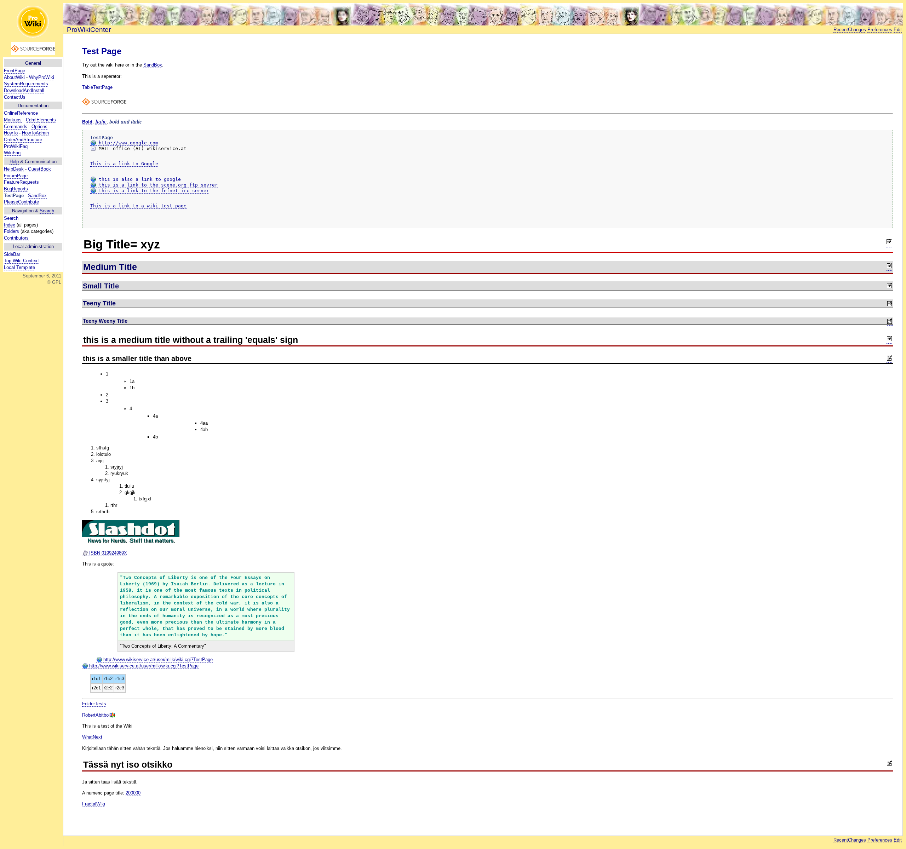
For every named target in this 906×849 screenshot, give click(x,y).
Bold (87, 122)
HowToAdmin (35, 133)
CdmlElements (41, 119)
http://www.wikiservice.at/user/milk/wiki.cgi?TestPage (157, 659)
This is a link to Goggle (124, 163)
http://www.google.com (127, 142)
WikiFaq (12, 152)
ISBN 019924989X (107, 553)
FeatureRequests (21, 182)
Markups (13, 119)
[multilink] (112, 715)
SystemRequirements (26, 83)
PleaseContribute (21, 202)
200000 (133, 793)
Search (47, 210)
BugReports (16, 188)
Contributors (16, 238)
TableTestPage (97, 87)
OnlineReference (21, 113)
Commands (15, 126)
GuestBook (39, 169)
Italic (101, 122)
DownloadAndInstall (24, 90)
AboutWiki (14, 77)
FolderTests (94, 703)
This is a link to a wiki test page (138, 205)
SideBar (12, 254)
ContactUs (14, 97)
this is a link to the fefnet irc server (152, 190)
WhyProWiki (41, 77)
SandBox (37, 195)
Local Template (19, 267)
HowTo (11, 133)
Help (14, 161)
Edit (898, 29)
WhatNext (92, 737)
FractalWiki (93, 804)
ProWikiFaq (16, 146)
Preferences (879, 29)
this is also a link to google (138, 179)
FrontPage (14, 70)
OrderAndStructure (23, 139)
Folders (11, 231)
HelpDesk (14, 169)
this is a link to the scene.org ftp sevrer (157, 185)
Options (39, 126)
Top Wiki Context (21, 260)
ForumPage (16, 175)
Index (9, 225)
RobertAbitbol (96, 715)
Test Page (101, 51)
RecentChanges (849, 29)
